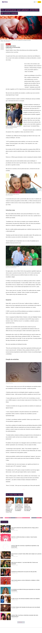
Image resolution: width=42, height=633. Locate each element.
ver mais (20, 622)
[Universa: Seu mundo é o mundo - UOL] (5, 2)
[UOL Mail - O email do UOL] (34, 2)
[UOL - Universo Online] (8, 2)
